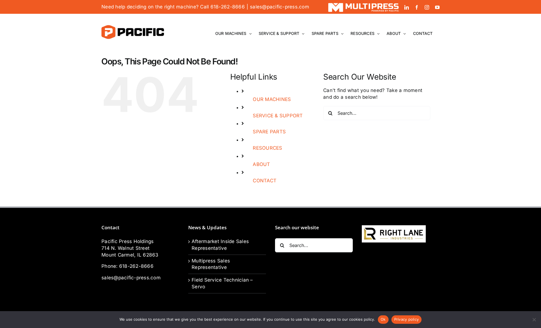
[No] (534, 319)
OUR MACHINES (272, 99)
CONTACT (264, 180)
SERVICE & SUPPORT (278, 115)
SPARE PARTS (269, 131)
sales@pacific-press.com (279, 7)
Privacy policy (406, 319)
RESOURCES (267, 148)
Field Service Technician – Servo (222, 283)
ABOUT (261, 164)
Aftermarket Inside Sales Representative (220, 245)
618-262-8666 (136, 266)
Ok (383, 319)
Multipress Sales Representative (211, 264)
